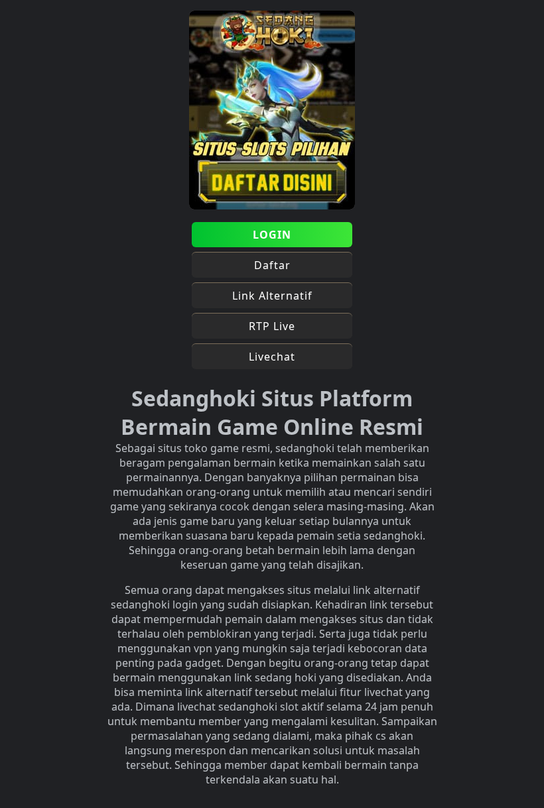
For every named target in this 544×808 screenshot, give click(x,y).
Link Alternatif (272, 295)
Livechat (272, 356)
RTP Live (272, 326)
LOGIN (272, 234)
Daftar (272, 265)
